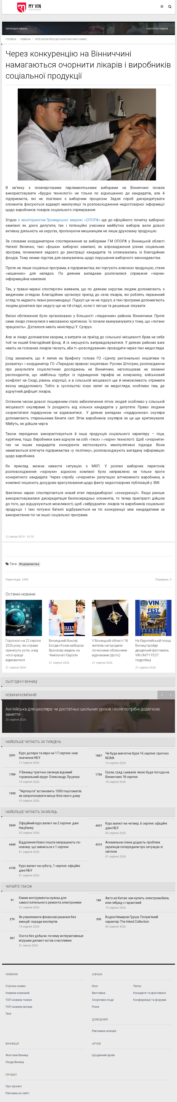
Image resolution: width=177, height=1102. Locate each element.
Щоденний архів (103, 1055)
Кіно (95, 986)
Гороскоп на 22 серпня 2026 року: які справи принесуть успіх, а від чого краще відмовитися (23, 650)
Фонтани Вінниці (17, 1055)
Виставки (98, 993)
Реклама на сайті (17, 1093)
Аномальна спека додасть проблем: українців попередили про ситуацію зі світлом (134, 846)
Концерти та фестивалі (149, 993)
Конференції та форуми (149, 1000)
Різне (95, 1006)
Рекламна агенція (104, 1031)
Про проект (14, 1086)
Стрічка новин (16, 986)
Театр (137, 986)
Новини (25, 39)
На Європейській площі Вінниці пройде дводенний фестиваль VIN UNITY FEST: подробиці (153, 650)
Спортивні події (103, 1000)
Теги (8, 1013)
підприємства (30, 564)
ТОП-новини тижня (19, 1000)
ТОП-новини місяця (19, 1006)
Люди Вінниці (15, 1062)
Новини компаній (18, 993)
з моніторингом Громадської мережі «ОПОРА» (59, 220)
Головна (11, 39)
